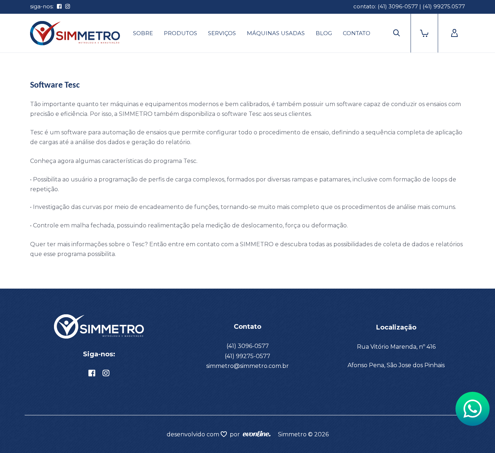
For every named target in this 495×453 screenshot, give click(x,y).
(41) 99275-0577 (247, 356)
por (236, 434)
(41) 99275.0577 (444, 6)
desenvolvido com (194, 434)
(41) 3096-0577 (398, 6)
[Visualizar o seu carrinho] (422, 33)
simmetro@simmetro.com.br (247, 365)
